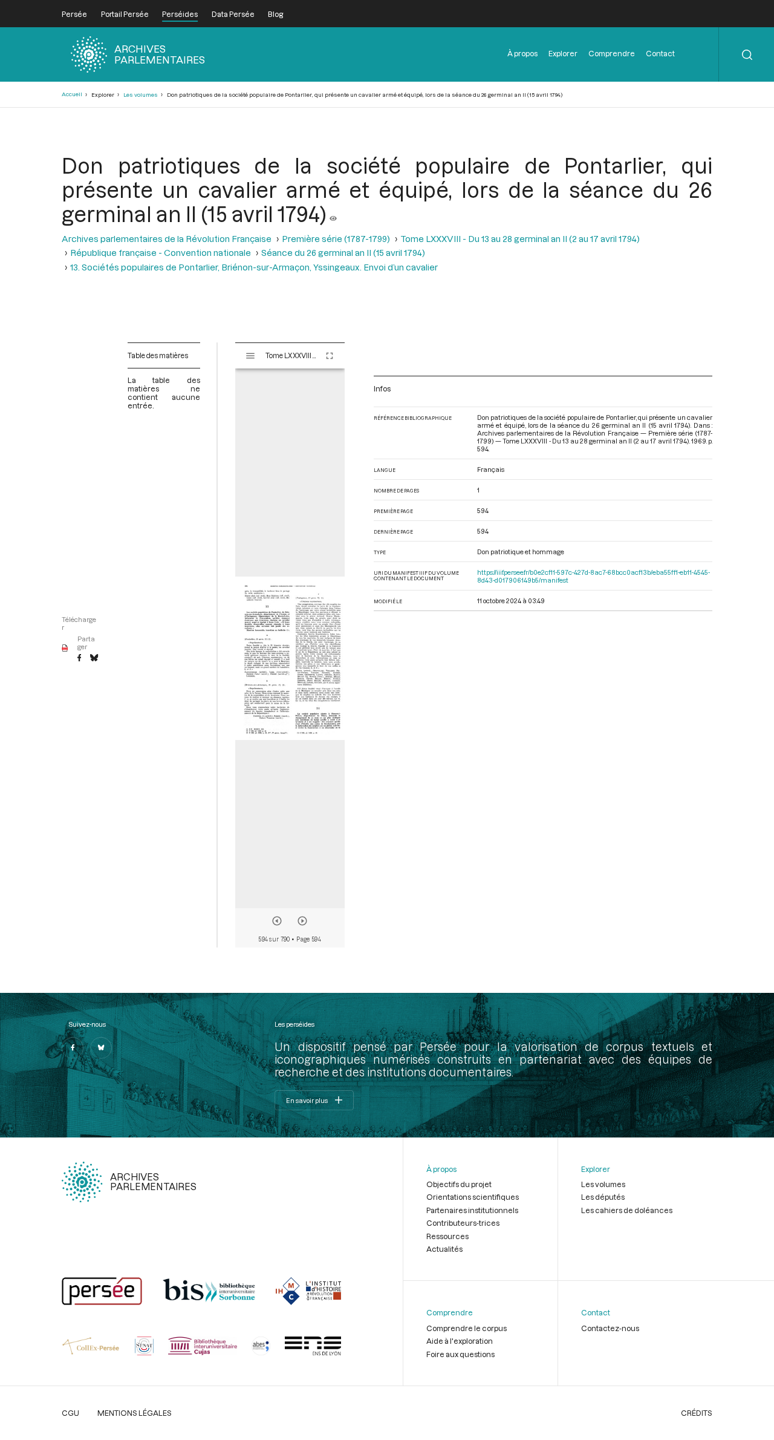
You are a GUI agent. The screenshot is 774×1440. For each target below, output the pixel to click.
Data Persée (233, 14)
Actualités (444, 1249)
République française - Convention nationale (160, 252)
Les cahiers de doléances (626, 1210)
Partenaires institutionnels (472, 1210)
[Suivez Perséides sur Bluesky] (101, 1048)
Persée (74, 14)
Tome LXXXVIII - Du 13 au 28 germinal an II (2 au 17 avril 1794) (520, 239)
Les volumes (140, 94)
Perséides (180, 14)
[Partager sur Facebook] (79, 658)
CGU (70, 1413)
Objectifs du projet (459, 1184)
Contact (660, 53)
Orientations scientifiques (472, 1197)
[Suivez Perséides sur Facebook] (72, 1048)
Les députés (603, 1197)
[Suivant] (302, 921)
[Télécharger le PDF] (65, 648)
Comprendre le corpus (466, 1328)
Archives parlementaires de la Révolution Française (167, 239)
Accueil (72, 94)
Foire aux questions (460, 1354)
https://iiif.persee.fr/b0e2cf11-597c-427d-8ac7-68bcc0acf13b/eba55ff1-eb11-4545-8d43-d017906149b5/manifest (593, 576)
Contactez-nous (610, 1328)
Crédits (696, 1413)
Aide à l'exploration (459, 1341)
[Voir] (333, 213)
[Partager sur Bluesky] (94, 658)
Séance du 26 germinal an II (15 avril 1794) (343, 252)
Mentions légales (134, 1413)
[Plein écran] (329, 355)
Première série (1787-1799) (336, 239)
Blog (275, 14)
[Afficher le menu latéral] (250, 355)
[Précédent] (277, 921)
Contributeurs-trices (462, 1223)
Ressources (447, 1236)
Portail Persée (125, 14)
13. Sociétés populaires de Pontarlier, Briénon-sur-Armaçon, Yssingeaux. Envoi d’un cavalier (254, 267)
